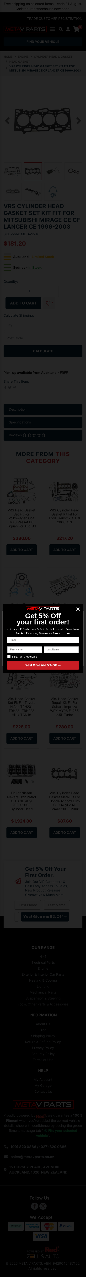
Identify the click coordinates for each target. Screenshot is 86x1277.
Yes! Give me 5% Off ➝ (43, 665)
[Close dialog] (78, 609)
